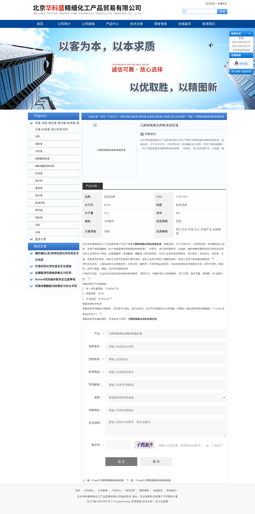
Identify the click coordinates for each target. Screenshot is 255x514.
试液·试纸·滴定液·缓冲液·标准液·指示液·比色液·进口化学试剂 (152, 116)
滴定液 (38, 217)
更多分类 (40, 239)
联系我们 (171, 490)
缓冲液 (38, 210)
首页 (102, 116)
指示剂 (38, 180)
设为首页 (210, 3)
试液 (37, 232)
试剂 (37, 136)
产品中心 (112, 116)
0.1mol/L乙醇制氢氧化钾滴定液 (107, 480)
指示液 (38, 195)
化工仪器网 (161, 501)
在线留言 (158, 490)
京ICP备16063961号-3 (100, 501)
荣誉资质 (144, 490)
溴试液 (38, 151)
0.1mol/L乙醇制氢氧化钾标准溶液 (153, 480)
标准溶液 (40, 202)
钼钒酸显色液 (42, 158)
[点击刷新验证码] (145, 444)
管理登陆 (136, 501)
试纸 (37, 225)
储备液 (38, 143)
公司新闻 (103, 490)
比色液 (38, 173)
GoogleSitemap (121, 501)
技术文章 (130, 490)
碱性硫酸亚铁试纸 (44, 166)
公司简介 (89, 490)
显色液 (38, 188)
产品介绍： (93, 185)
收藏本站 (222, 3)
